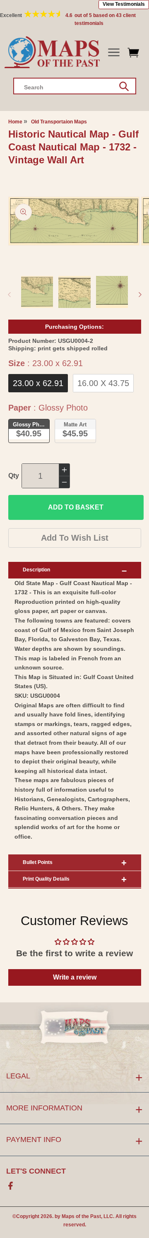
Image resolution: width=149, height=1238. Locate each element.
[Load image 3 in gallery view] (112, 292)
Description (36, 570)
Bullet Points (38, 862)
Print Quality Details (46, 879)
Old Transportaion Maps (59, 122)
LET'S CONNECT (36, 1171)
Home (15, 122)
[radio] (38, 383)
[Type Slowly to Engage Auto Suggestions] (124, 86)
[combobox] (74, 86)
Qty (13, 475)
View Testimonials (124, 4)
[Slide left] (9, 295)
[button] (113, 52)
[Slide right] (140, 295)
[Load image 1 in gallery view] (37, 292)
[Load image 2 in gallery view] (74, 292)
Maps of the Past (81, 1216)
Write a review (74, 977)
